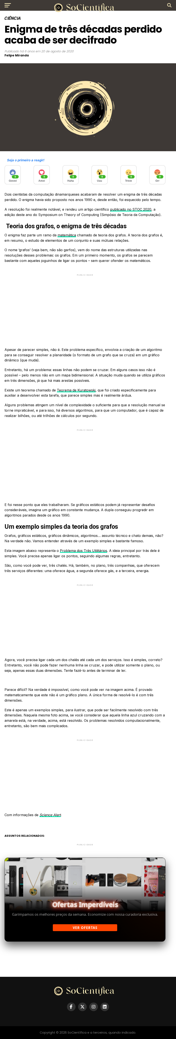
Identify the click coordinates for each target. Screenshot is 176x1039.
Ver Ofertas (85, 927)
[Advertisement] (85, 307)
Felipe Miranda (17, 55)
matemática (67, 235)
